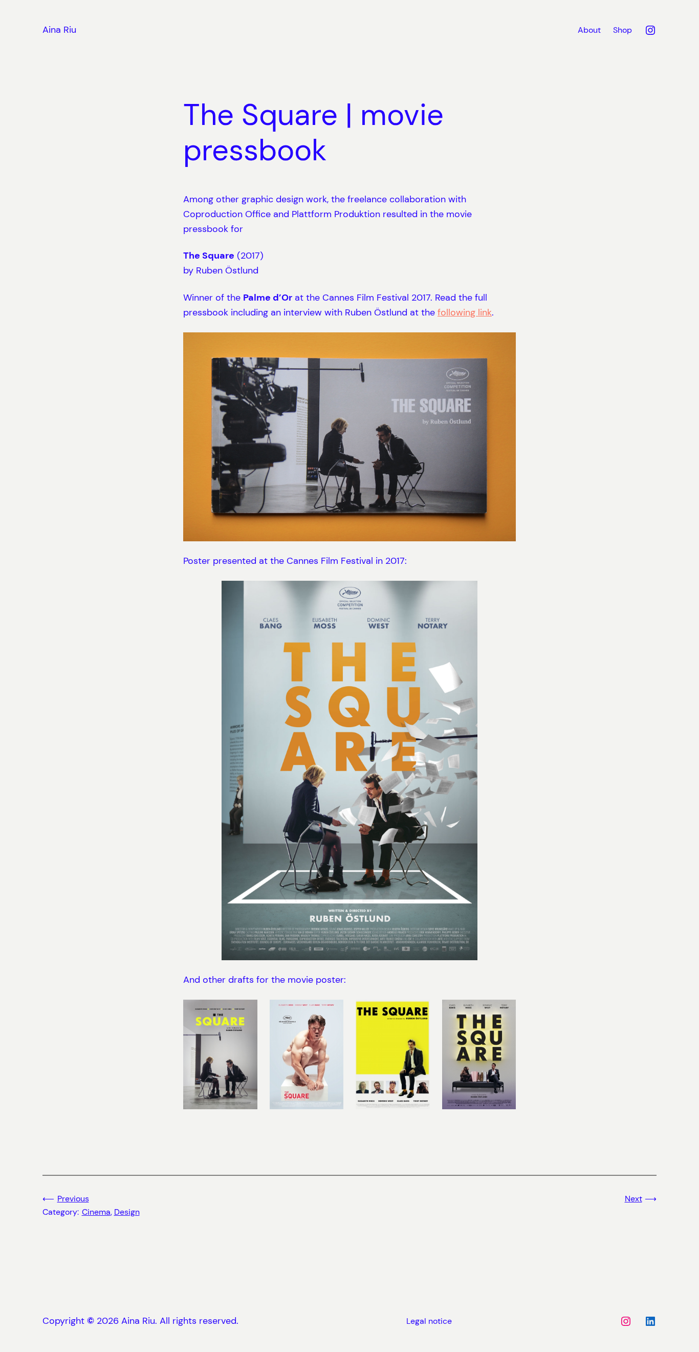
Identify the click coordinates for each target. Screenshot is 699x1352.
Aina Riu (59, 30)
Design (127, 1212)
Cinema (96, 1212)
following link (465, 312)
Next (633, 1198)
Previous (73, 1198)
